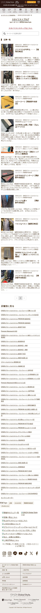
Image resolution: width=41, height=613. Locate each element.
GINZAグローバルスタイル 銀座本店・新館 (14, 349)
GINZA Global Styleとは (29, 565)
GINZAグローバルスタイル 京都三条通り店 (14, 463)
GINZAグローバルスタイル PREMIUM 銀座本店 (15, 319)
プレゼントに (5, 506)
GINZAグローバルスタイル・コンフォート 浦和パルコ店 (18, 395)
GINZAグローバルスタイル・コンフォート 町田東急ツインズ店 (20, 378)
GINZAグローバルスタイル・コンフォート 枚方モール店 (18, 448)
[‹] (17, 298)
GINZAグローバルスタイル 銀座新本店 (13, 341)
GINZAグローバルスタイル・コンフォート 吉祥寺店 (17, 370)
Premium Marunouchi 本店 (9, 331)
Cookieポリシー (27, 584)
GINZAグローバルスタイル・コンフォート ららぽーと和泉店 (19, 452)
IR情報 (4, 581)
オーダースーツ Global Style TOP (10, 565)
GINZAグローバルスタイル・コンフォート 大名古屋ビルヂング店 (20, 414)
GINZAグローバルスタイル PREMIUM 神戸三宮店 (16, 471)
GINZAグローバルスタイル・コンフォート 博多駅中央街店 (19, 479)
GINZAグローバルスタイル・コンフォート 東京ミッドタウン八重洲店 (20, 336)
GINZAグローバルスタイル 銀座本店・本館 (14, 345)
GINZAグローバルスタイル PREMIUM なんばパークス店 (18, 428)
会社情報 (25, 577)
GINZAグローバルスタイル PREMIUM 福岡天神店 (16, 483)
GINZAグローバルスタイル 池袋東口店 (13, 366)
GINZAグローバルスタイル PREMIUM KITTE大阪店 (17, 424)
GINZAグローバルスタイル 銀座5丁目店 (13, 354)
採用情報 (25, 581)
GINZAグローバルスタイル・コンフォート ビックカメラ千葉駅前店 (20, 400)
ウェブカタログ (27, 573)
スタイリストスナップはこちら (20, 28)
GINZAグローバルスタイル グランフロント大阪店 (16, 432)
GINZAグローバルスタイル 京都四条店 (13, 467)
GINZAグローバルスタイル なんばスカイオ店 (15, 444)
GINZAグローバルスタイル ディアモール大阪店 (15, 436)
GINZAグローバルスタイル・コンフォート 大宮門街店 (17, 391)
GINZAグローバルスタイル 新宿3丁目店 (13, 327)
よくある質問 (6, 573)
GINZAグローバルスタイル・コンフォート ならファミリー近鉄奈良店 (20, 457)
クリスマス (18, 503)
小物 (10, 503)
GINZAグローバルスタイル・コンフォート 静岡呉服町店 (18, 405)
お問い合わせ (6, 577)
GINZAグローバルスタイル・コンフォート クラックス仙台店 (19, 315)
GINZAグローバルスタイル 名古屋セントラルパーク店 (17, 419)
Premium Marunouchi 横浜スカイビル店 (13, 383)
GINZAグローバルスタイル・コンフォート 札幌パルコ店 (18, 310)
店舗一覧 (4, 570)
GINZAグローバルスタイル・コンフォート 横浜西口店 (17, 387)
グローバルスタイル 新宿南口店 (11, 362)
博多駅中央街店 (28, 503)
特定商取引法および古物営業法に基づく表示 (9, 589)
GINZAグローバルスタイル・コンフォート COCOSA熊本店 (19, 493)
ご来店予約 (26, 570)
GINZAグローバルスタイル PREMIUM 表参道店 (15, 323)
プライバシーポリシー (8, 584)
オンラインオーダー (7, 498)
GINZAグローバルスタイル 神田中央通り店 (14, 358)
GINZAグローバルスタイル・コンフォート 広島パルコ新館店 (19, 475)
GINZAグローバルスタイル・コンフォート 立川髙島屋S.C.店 (19, 374)
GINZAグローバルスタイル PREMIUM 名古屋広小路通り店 (19, 409)
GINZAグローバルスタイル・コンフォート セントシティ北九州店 (20, 488)
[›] (24, 298)
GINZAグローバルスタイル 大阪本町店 (13, 440)
